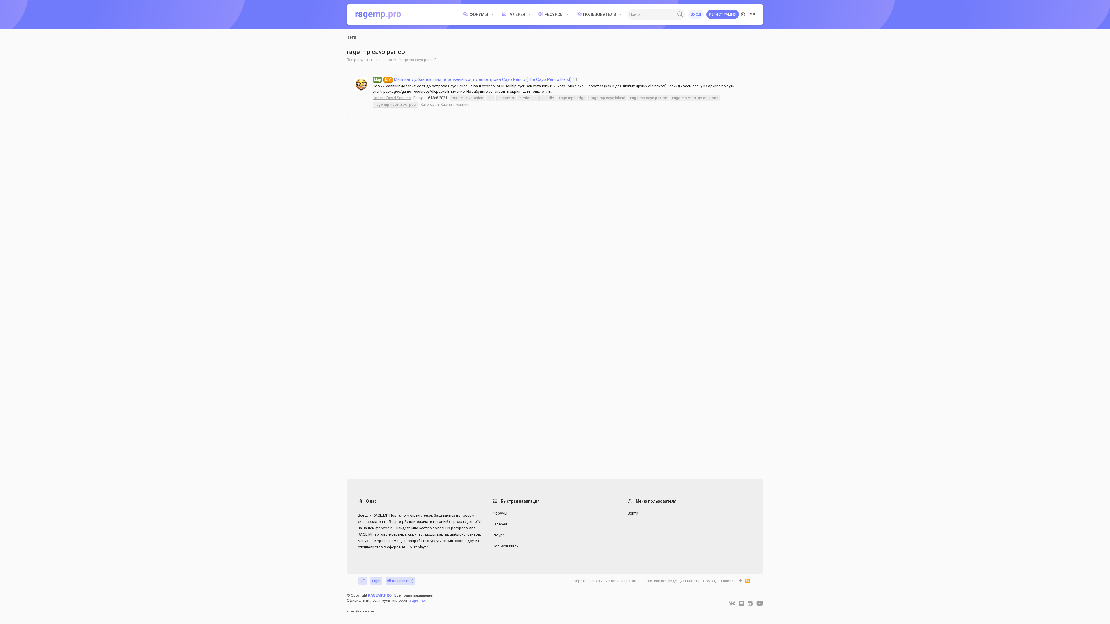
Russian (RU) (402, 581)
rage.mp (417, 600)
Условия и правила (622, 581)
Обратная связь (588, 581)
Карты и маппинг (455, 104)
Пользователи (506, 546)
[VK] (732, 603)
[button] (492, 14)
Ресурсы (500, 535)
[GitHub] (750, 603)
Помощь (710, 581)
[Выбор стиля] (743, 14)
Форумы (500, 513)
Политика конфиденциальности (671, 581)
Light (376, 581)
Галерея (500, 524)
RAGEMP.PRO (380, 595)
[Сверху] (740, 581)
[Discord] (741, 603)
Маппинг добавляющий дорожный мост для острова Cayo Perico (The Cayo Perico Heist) (473, 79)
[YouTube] (759, 603)
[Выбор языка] (752, 14)
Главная (728, 581)
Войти (633, 513)
